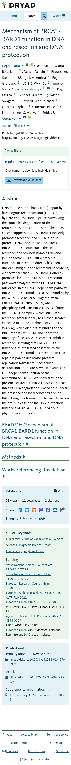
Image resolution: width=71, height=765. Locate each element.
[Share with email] (55, 510)
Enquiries (12, 751)
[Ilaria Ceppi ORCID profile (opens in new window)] (31, 65)
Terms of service (57, 734)
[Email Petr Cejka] (24, 117)
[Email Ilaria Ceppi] (27, 65)
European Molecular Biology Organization (33, 593)
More (57, 16)
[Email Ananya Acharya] (48, 88)
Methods (11, 457)
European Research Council (23, 583)
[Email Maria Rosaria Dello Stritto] (20, 71)
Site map (56, 743)
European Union (16, 602)
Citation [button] (12, 491)
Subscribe (62, 751)
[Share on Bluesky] (27, 510)
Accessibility (29, 734)
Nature (44, 654)
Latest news (37, 751)
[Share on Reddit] (34, 510)
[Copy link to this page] (62, 510)
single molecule (34, 551)
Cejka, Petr (10, 118)
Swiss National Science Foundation (28, 565)
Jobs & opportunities (37, 759)
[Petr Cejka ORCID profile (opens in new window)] (29, 117)
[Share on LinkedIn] (20, 510)
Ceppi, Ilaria (11, 66)
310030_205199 (17, 579)
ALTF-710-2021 (16, 597)
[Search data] (44, 16)
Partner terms (18, 743)
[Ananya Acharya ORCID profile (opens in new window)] (53, 88)
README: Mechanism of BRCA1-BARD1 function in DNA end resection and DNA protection (32, 434)
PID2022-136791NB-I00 (44, 602)
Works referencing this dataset (34, 470)
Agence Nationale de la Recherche (28, 616)
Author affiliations (14, 126)
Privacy (7, 734)
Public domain (29, 518)
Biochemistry (14, 539)
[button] (35, 161)
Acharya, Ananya (29, 89)
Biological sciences (37, 539)
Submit (12, 16)
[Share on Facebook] (48, 510)
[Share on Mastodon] (41, 510)
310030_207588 (17, 569)
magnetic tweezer (31, 545)
